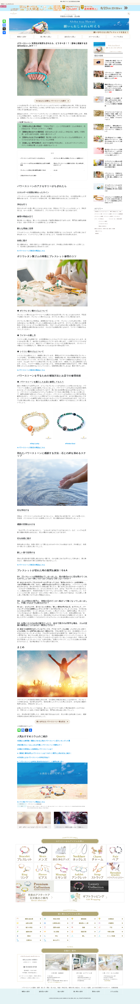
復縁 (83, 927)
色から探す (61, 991)
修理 (74, 806)
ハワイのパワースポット (103, 223)
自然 (47, 807)
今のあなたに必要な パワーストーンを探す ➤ (52, 101)
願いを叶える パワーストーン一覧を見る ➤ (52, 721)
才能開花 (111, 923)
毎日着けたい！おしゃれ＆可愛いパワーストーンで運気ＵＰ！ (40, 745)
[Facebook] (4, 25)
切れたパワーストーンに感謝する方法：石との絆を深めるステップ (68, 164)
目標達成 (111, 919)
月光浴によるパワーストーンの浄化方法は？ (34, 757)
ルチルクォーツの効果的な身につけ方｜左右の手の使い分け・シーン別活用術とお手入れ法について (113, 199)
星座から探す (96, 991)
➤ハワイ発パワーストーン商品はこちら (31, 802)
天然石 (81, 806)
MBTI (111, 211)
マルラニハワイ (69, 806)
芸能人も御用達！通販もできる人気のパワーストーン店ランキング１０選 (44, 741)
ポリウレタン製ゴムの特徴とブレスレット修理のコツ (68, 158)
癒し (83, 936)
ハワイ (95, 218)
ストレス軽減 (111, 936)
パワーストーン (56, 806)
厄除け (29, 936)
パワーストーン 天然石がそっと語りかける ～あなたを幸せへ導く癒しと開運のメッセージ (113, 176)
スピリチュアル (45, 806)
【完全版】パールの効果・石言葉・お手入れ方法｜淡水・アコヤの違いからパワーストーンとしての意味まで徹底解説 (113, 101)
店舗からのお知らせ (102, 226)
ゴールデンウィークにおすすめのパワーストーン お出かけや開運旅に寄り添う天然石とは (113, 188)
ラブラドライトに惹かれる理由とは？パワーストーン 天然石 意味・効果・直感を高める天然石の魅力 (113, 164)
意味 (84, 806)
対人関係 (56, 932)
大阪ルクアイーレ (98, 230)
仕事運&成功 (56, 923)
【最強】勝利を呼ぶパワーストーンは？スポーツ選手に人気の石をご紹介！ (45, 753)
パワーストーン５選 (98, 213)
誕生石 (110, 228)
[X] (4, 29)
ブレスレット (63, 806)
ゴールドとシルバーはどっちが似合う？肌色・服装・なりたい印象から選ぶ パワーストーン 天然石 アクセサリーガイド (113, 115)
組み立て (41, 807)
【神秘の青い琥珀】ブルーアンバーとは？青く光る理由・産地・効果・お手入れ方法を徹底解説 (113, 63)
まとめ (55, 170)
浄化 (35, 807)
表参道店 (97, 233)
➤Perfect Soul (70, 443)
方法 (29, 807)
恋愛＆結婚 (56, 927)
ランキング (111, 218)
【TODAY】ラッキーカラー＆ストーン (101, 211)
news (120, 211)
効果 (77, 806)
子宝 (111, 927)
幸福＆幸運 (56, 919)
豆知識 (113, 228)
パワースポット (117, 216)
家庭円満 (83, 932)
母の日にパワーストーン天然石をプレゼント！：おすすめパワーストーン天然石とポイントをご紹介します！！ (113, 152)
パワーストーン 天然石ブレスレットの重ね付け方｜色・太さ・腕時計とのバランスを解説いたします (113, 75)
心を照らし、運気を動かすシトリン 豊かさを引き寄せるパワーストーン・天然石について (113, 128)
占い (115, 218)
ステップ (39, 806)
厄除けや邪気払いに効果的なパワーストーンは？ (35, 749)
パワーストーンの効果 (107, 213)
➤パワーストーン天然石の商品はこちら (31, 251)
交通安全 (29, 940)
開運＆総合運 (29, 919)
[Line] (4, 21)
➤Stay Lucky (34, 443)
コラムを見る (114, 991)
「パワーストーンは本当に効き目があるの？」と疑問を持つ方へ (41, 761)
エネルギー (30, 806)
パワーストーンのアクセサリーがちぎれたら (32, 158)
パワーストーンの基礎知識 (34, 804)
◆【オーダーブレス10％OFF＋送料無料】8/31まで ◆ (70, 1)
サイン (35, 806)
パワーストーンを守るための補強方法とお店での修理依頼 (35, 164)
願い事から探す (78, 991)
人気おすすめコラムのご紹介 (28, 175)
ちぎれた (50, 806)
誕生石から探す (43, 991)
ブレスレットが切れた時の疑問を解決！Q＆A (33, 170)
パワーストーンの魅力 (103, 221)
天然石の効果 (119, 218)
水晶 (107, 228)
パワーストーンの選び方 (108, 216)
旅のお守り (56, 940)
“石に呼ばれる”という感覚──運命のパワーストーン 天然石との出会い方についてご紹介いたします (114, 140)
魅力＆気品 (29, 927)
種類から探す (26, 991)
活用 (32, 807)
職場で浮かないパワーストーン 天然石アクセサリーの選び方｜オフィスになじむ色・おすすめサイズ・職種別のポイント (113, 88)
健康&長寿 (29, 932)
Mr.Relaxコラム (115, 211)
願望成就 (83, 919)
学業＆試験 (111, 932)
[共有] (4, 33)
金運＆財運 (29, 923)
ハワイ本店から (101, 218)
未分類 (104, 228)
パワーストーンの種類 (98, 216)
